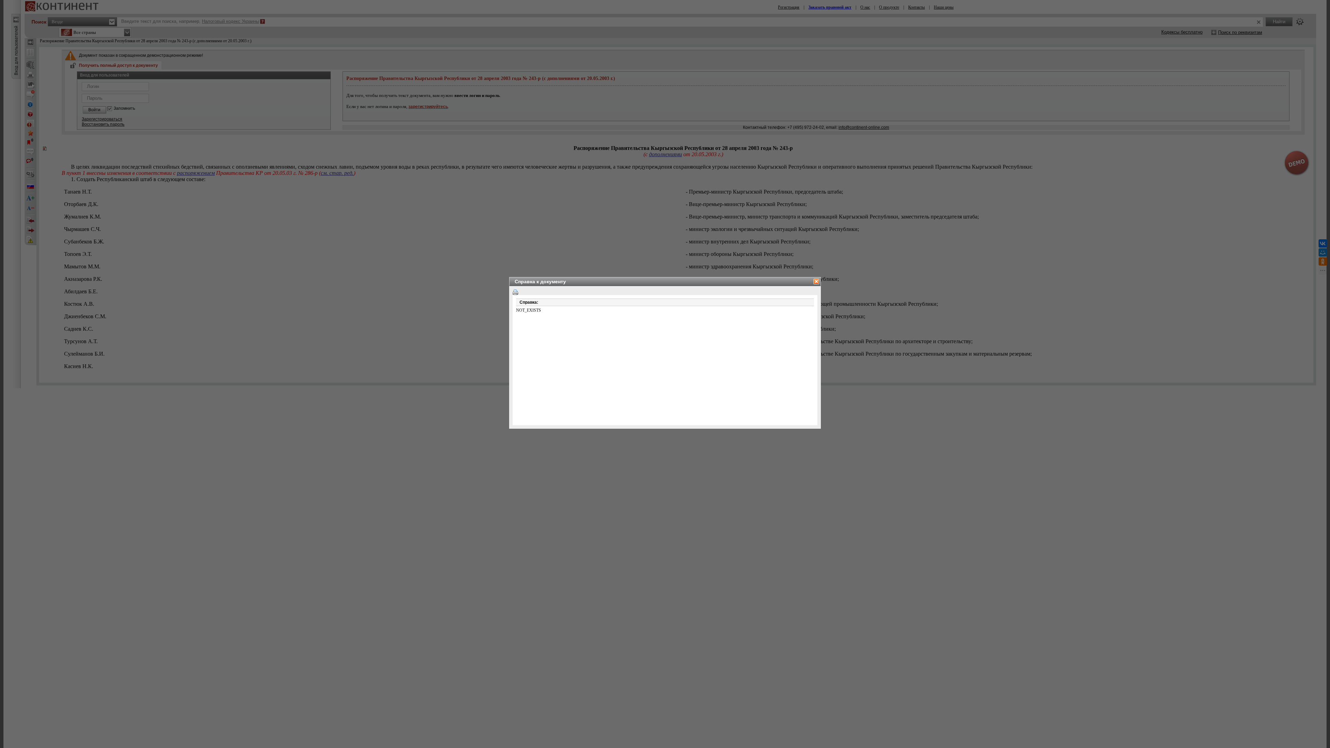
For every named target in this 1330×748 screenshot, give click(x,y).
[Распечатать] (515, 292)
